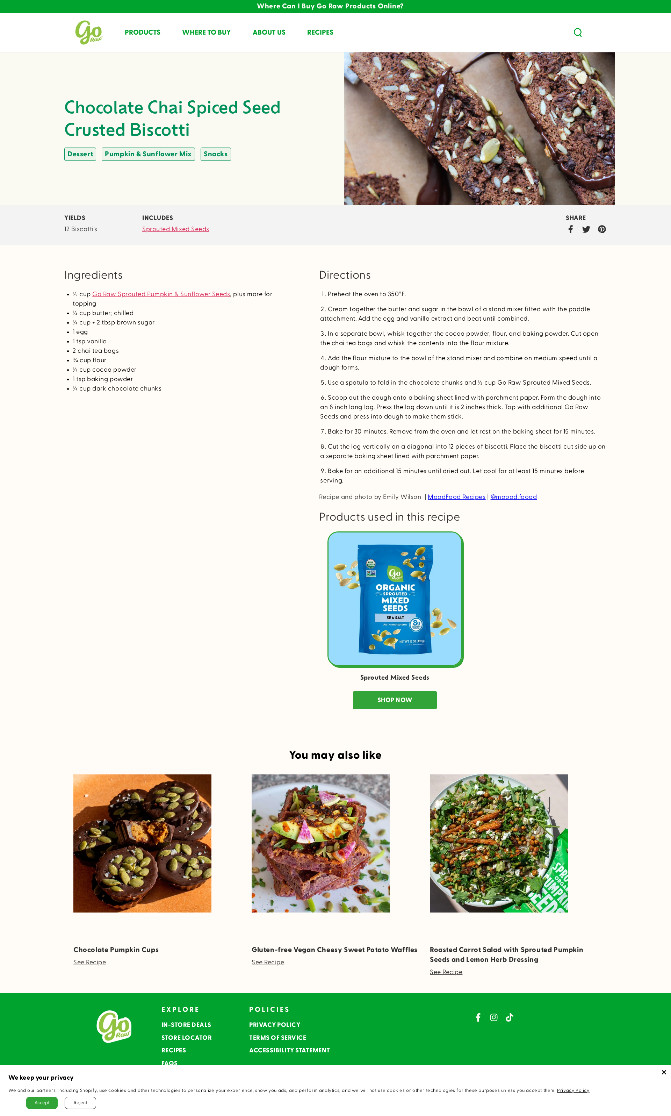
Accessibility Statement (289, 1050)
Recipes (173, 1050)
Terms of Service (277, 1038)
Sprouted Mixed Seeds (175, 229)
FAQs (169, 1063)
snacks (216, 154)
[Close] (664, 1072)
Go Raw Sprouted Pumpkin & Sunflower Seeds (161, 294)
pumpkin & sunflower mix (148, 154)
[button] (578, 32)
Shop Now (394, 700)
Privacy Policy (274, 1025)
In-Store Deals (186, 1025)
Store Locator (186, 1038)
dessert (80, 154)
